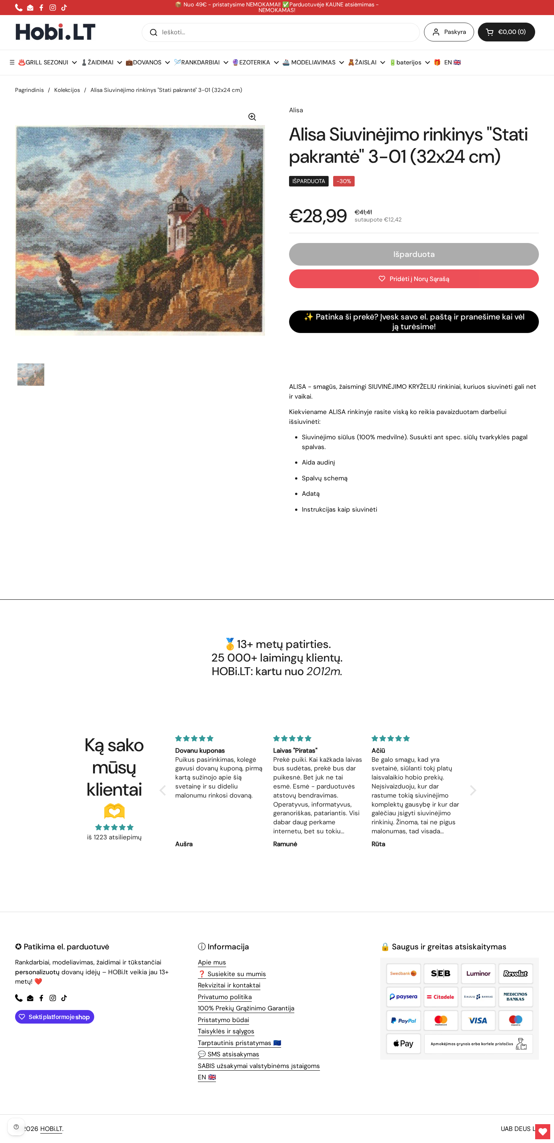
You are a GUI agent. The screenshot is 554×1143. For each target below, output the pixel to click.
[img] (114, 827)
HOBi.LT (51, 1129)
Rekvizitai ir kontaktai (229, 985)
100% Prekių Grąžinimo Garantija (246, 1008)
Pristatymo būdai (223, 1020)
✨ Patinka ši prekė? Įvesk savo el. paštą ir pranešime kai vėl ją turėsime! (414, 322)
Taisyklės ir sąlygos (226, 1031)
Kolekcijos (67, 90)
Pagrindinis (29, 90)
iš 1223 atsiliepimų (114, 837)
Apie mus (212, 962)
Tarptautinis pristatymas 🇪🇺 (239, 1043)
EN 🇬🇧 (207, 1077)
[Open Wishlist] (542, 1131)
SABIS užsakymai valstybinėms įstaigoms (259, 1066)
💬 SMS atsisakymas (228, 1054)
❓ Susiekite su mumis (232, 974)
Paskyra (455, 32)
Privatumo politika (225, 997)
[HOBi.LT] (55, 32)
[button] (506, 32)
